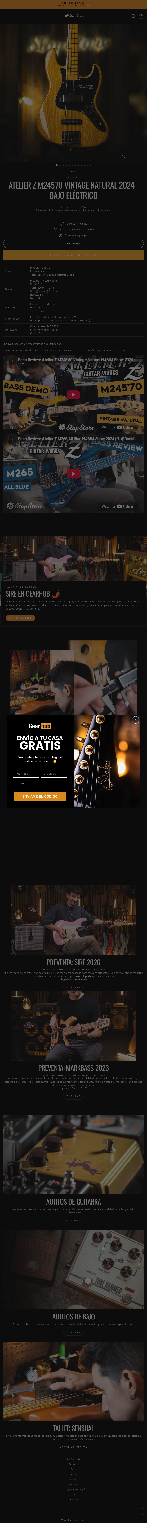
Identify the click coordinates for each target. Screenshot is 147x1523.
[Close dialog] (135, 720)
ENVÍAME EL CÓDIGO (40, 796)
